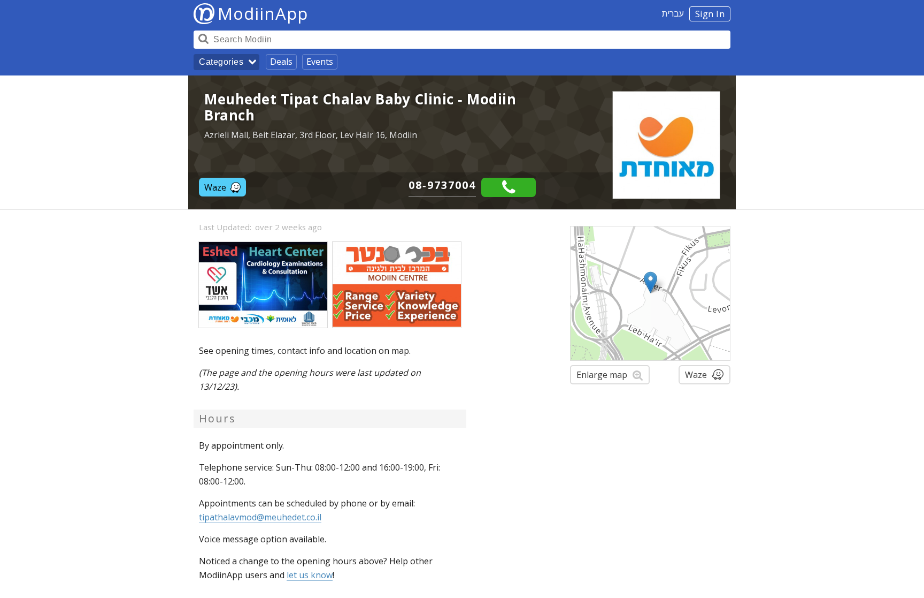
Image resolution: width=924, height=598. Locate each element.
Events (319, 61)
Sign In (710, 14)
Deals (281, 61)
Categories (221, 61)
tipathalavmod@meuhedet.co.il (260, 517)
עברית (673, 13)
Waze (215, 187)
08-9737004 (442, 185)
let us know (310, 575)
